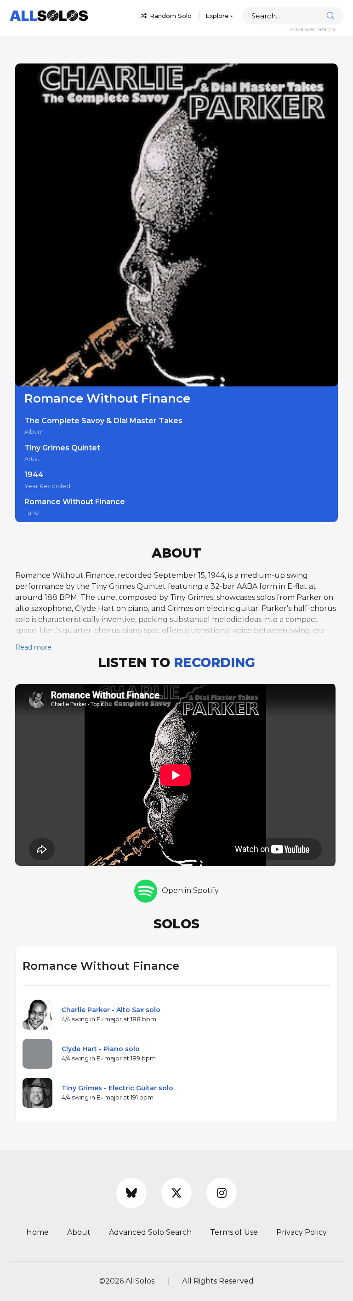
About (79, 1232)
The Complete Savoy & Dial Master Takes (103, 420)
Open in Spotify (190, 890)
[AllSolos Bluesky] (131, 1193)
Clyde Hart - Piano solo (101, 1049)
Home (37, 1232)
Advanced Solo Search (150, 1232)
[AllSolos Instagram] (221, 1193)
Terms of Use (234, 1232)
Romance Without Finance (74, 501)
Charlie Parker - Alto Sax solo (111, 1010)
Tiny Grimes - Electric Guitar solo (117, 1088)
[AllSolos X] (176, 1193)
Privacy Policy (301, 1232)
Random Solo (170, 15)
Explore (217, 15)
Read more (33, 647)
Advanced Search (312, 29)
